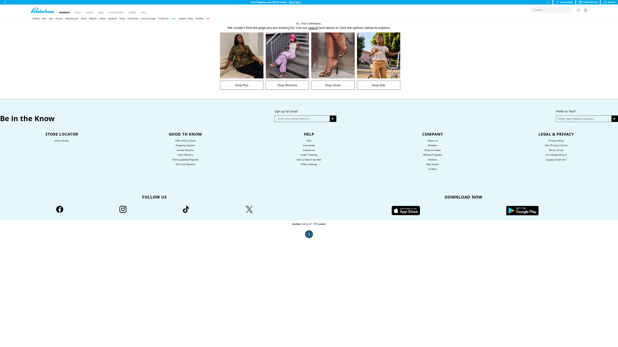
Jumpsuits (112, 18)
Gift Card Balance (185, 164)
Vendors (432, 159)
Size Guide (309, 145)
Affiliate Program (432, 154)
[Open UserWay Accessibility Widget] (309, 234)
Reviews (432, 145)
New (44, 18)
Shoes (89, 12)
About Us (432, 140)
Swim (173, 18)
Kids (100, 12)
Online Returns (185, 150)
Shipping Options (185, 145)
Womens (64, 12)
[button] (569, 10)
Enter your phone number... (576, 119)
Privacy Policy (556, 140)
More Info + (295, 2)
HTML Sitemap (309, 164)
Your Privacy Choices (556, 145)
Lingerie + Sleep (185, 18)
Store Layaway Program (185, 159)
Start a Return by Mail (309, 159)
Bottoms (93, 18)
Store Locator (61, 140)
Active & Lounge (148, 18)
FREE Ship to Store (185, 140)
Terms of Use (556, 150)
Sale (143, 12)
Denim (84, 18)
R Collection (163, 18)
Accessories (116, 12)
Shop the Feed (433, 150)
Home (132, 12)
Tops (51, 18)
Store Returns (185, 154)
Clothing (36, 18)
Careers (432, 168)
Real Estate (432, 164)
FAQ (309, 140)
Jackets (102, 18)
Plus (78, 12)
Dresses (59, 18)
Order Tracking (308, 154)
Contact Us (309, 150)
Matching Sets (72, 18)
